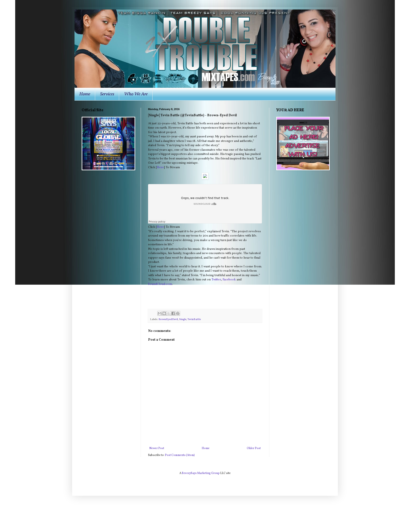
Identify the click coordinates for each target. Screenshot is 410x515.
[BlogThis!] (164, 313)
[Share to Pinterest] (177, 313)
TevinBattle (194, 319)
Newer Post (156, 448)
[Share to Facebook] (173, 313)
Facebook (229, 279)
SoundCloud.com (160, 284)
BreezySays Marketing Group (201, 473)
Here (160, 167)
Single (182, 319)
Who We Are (136, 94)
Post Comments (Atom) (180, 455)
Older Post (254, 448)
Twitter (216, 279)
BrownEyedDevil (168, 319)
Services (107, 94)
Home (84, 94)
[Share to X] (168, 313)
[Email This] (159, 313)
